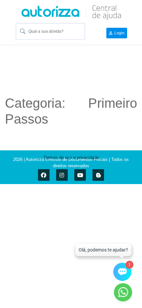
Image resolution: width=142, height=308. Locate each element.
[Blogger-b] (98, 175)
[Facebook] (44, 175)
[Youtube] (80, 175)
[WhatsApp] (123, 292)
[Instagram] (62, 175)
